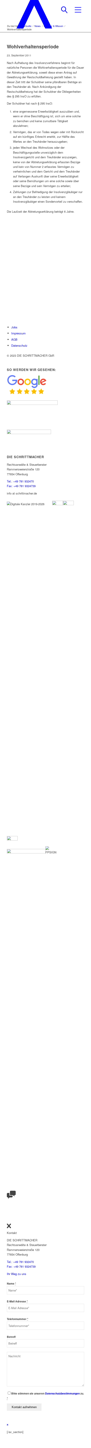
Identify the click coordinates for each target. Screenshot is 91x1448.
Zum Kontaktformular (20, 292)
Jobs (14, 327)
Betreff (11, 1337)
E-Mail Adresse (17, 1301)
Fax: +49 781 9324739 (21, 486)
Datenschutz (19, 345)
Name (11, 1283)
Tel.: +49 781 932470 (20, 481)
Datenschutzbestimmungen (62, 1393)
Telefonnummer (17, 1319)
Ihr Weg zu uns (16, 1274)
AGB (14, 339)
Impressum (18, 333)
